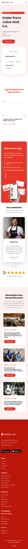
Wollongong (4, 524)
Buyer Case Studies (11, 330)
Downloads (4, 499)
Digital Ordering (5, 476)
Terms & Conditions (14, 542)
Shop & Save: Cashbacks (8, 485)
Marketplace (5, 487)
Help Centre (4, 502)
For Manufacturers (6, 506)
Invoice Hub (4, 482)
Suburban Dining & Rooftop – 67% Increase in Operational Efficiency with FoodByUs (13, 403)
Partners (3, 504)
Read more (10, 341)
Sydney (3, 517)
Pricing (3, 468)
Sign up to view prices (9, 124)
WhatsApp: (4, 442)
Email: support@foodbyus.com (9, 440)
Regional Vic (4, 533)
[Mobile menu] (26, 2)
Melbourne (4, 531)
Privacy (14, 546)
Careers (3, 463)
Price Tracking (5, 480)
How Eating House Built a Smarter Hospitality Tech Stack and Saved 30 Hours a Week (13, 335)
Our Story (4, 461)
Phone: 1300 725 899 (6, 445)
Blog (2, 497)
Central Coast (5, 519)
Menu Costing (5, 478)
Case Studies (4, 495)
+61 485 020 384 (12, 442)
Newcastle (4, 521)
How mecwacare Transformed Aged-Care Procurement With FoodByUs (13, 369)
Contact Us (4, 466)
